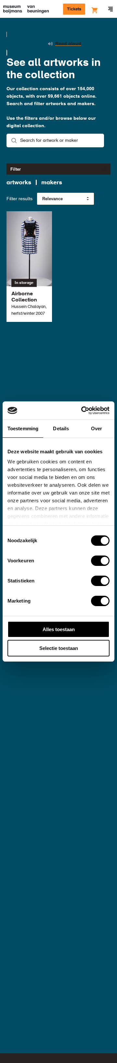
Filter (15, 169)
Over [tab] (96, 428)
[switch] (100, 561)
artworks (18, 183)
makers (51, 183)
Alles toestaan (59, 629)
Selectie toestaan (58, 648)
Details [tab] (61, 428)
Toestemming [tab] (22, 428)
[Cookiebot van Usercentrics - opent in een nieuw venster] (83, 410)
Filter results (19, 199)
